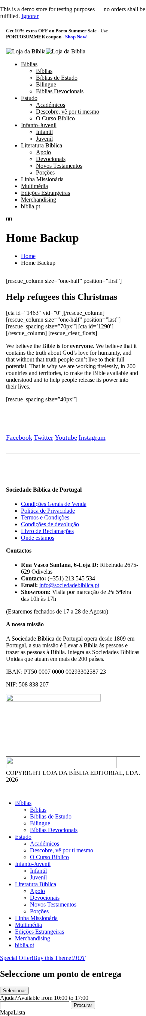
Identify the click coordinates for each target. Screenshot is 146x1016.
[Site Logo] (45, 51)
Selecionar (14, 990)
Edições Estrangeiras (45, 193)
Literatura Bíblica (41, 145)
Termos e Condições (45, 517)
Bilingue (46, 84)
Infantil (44, 132)
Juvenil (44, 138)
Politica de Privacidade (48, 510)
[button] (4, 790)
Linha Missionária (42, 179)
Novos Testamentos (59, 165)
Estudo (29, 98)
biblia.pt (30, 206)
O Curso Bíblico (55, 118)
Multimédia (34, 186)
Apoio (43, 152)
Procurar (83, 1005)
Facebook (19, 437)
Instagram (92, 437)
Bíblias (29, 64)
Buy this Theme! (59, 958)
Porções (45, 172)
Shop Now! (76, 36)
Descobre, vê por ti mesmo (67, 111)
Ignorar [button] (30, 16)
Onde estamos (37, 538)
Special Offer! (16, 958)
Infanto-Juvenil (39, 125)
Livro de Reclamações (47, 531)
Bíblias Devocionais (59, 91)
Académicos (50, 105)
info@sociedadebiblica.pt (69, 585)
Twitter (43, 437)
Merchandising (38, 199)
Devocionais (51, 159)
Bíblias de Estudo (56, 77)
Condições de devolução (50, 524)
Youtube (66, 437)
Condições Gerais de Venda (53, 504)
